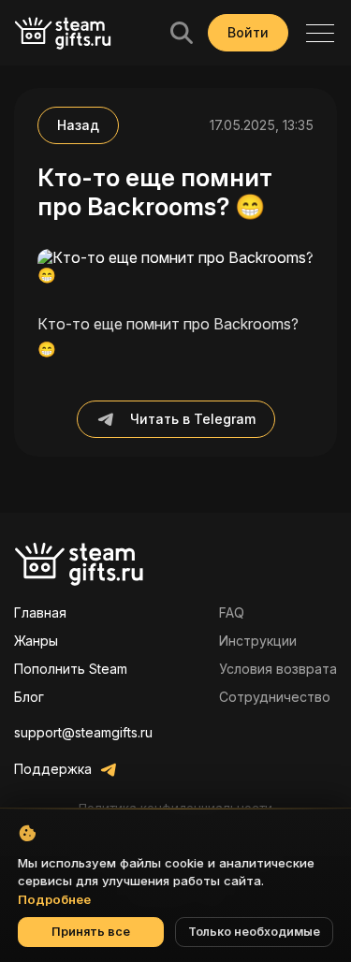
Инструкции (258, 641)
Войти (248, 32)
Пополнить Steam (70, 669)
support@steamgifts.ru (83, 732)
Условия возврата (278, 669)
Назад (78, 125)
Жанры (36, 641)
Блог (29, 697)
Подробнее (54, 899)
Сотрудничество (274, 697)
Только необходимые (254, 932)
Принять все (90, 932)
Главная (40, 612)
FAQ (231, 612)
